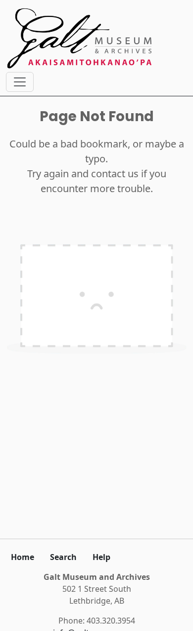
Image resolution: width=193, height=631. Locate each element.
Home (22, 557)
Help (101, 557)
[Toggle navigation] (20, 82)
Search (63, 557)
